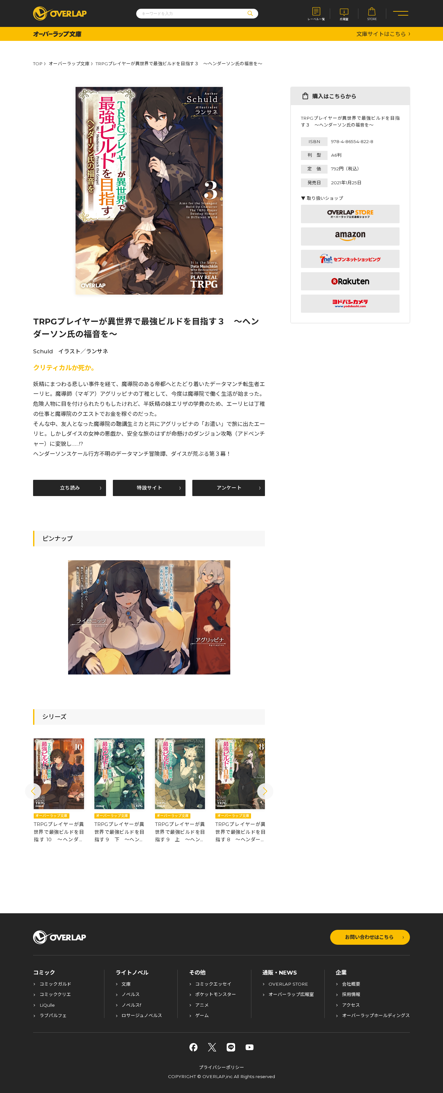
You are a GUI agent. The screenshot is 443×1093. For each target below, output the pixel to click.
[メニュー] (401, 13)
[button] (33, 791)
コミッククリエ (55, 994)
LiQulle (47, 1005)
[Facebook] (193, 1047)
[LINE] (231, 1047)
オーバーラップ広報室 (291, 994)
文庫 (126, 984)
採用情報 (351, 994)
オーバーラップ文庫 (69, 64)
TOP (37, 64)
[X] (212, 1047)
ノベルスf (131, 1005)
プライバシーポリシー (221, 1067)
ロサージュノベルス (142, 1016)
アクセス (351, 1005)
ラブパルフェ (53, 1016)
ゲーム (202, 1016)
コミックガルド (55, 984)
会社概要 (351, 984)
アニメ (202, 1005)
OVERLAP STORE (288, 984)
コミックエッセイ (213, 984)
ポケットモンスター (215, 994)
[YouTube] (249, 1047)
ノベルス (131, 994)
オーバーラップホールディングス (376, 1016)
